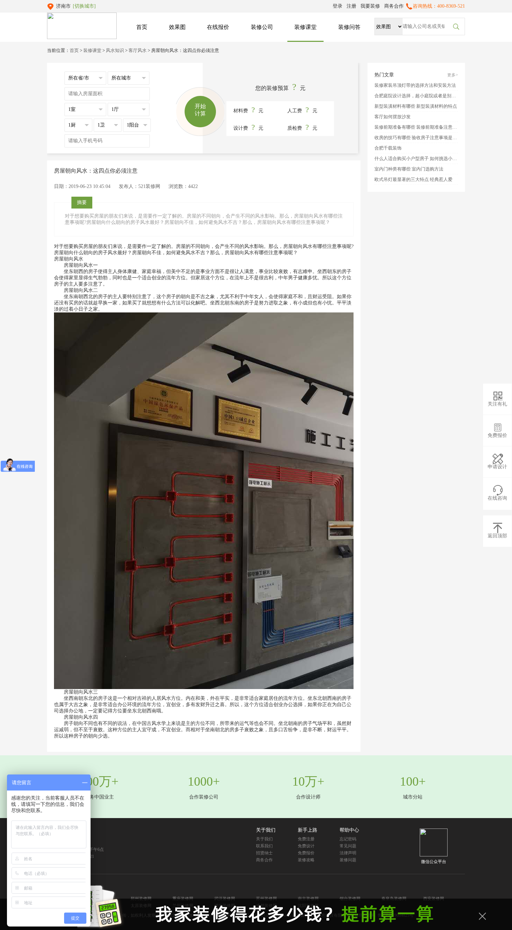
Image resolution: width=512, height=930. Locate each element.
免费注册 (306, 839)
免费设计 (306, 846)
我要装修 (370, 6)
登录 (337, 6)
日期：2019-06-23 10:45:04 (82, 186)
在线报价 (218, 27)
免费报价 (306, 852)
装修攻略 (306, 859)
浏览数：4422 (183, 186)
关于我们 (264, 839)
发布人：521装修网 (139, 186)
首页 (141, 27)
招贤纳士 (264, 852)
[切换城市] (84, 6)
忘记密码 (348, 839)
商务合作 (394, 6)
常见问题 (348, 846)
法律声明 (348, 852)
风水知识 (115, 50)
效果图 (177, 27)
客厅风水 (138, 50)
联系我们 (264, 846)
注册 (351, 6)
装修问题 (348, 859)
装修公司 (262, 27)
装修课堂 (305, 27)
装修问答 (349, 27)
